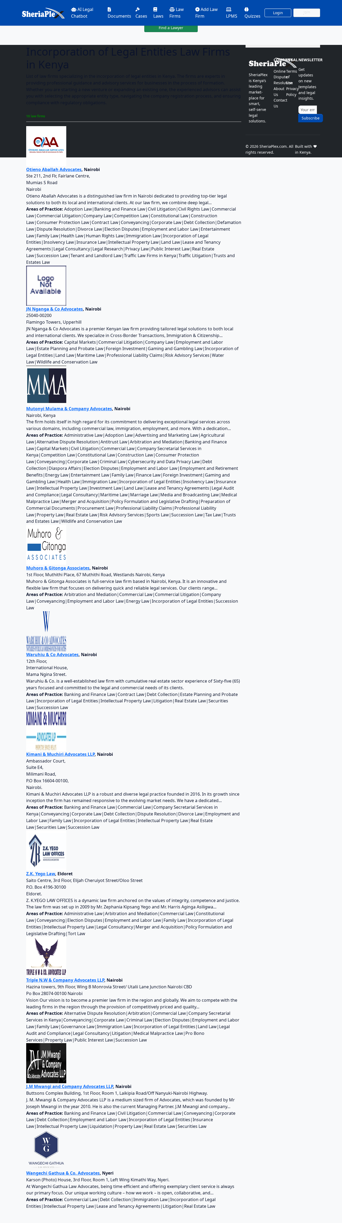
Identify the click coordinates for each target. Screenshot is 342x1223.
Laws (158, 16)
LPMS (231, 16)
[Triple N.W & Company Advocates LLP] (46, 956)
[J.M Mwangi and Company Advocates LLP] (46, 1063)
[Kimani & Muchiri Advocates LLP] (46, 730)
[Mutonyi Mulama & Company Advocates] (46, 385)
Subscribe (311, 118)
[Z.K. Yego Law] (46, 850)
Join (307, 12)
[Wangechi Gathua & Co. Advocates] (46, 1149)
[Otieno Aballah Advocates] (46, 146)
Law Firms (176, 12)
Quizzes (252, 16)
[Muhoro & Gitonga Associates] (46, 544)
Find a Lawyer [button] (171, 27)
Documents (119, 16)
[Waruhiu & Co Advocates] (46, 631)
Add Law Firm (206, 12)
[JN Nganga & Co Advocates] (46, 285)
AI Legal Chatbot (82, 12)
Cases (141, 16)
